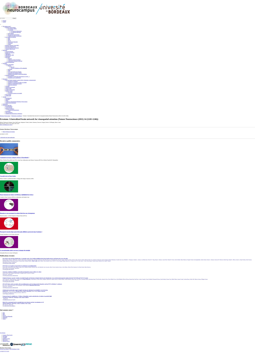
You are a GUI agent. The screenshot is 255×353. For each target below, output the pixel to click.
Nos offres (10, 92)
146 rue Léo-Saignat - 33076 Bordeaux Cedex (9, 349)
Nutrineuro (10, 43)
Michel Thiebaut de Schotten (9, 131)
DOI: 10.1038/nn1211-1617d (6, 124)
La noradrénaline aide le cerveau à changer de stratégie (15, 250)
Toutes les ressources (12, 84)
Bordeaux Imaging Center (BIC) (12, 45)
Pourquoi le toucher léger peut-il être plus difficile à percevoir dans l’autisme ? (21, 231)
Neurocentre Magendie (13, 41)
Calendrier (7, 99)
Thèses (6, 100)
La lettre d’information (10, 89)
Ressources (5, 79)
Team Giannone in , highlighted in (16, 194)
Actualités (7, 86)
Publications (7, 56)
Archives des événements (10, 102)
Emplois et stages (9, 90)
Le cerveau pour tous (7, 105)
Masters (9, 65)
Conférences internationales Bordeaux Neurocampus (16, 101)
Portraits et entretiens (9, 108)
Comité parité (8, 95)
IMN (9, 39)
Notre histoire (11, 33)
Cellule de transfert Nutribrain (14, 59)
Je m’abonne (2, 332)
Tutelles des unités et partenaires (14, 35)
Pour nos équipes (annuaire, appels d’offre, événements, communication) (20, 80)
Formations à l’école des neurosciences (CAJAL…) (19, 76)
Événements (7, 111)
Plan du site (5, 339)
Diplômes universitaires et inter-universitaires (17, 74)
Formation (5, 63)
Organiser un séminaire (13, 81)
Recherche (5, 50)
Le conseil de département (16, 31)
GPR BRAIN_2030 (9, 55)
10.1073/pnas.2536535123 (25, 292)
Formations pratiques (9, 75)
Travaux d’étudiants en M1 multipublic (19, 68)
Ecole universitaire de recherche (12, 47)
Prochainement (8, 98)
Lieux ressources (8, 112)
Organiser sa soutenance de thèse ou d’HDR (17, 82)
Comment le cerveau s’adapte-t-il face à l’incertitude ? (14, 157)
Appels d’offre (8, 88)
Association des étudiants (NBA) (15, 73)
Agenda (4, 96)
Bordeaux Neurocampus (10, 27)
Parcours (12, 67)
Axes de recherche (9, 51)
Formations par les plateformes (14, 77)
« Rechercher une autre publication (7, 137)
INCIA (9, 40)
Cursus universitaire (9, 64)
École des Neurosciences (10, 46)
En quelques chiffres (12, 28)
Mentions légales (6, 341)
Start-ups (10, 58)
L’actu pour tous (8, 107)
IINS (9, 38)
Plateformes (7, 53)
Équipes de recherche (9, 52)
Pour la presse (8, 94)
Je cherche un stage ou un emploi (15, 93)
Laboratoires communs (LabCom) (15, 61)
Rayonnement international (13, 34)
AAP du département (9, 62)
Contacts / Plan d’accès (10, 49)
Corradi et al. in (8, 176)
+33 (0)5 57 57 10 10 (4, 351)
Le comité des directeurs (16, 32)
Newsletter (5, 336)
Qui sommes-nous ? (7, 26)
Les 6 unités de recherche (10, 37)
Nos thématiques (8, 106)
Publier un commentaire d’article (15, 83)
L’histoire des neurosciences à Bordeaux (13, 113)
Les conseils (10, 29)
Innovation (7, 57)
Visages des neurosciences (13, 110)
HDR (9, 70)
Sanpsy (9, 44)
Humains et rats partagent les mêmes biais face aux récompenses (17, 213)
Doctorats (10, 69)
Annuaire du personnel (10, 87)
